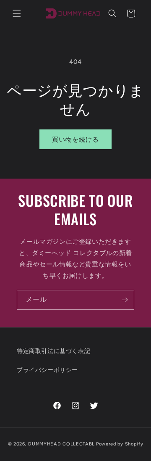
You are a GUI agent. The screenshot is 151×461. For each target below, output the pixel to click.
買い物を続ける (75, 139)
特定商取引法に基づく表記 (53, 351)
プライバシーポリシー (47, 370)
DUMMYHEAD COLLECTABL (61, 444)
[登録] (124, 300)
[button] (17, 13)
